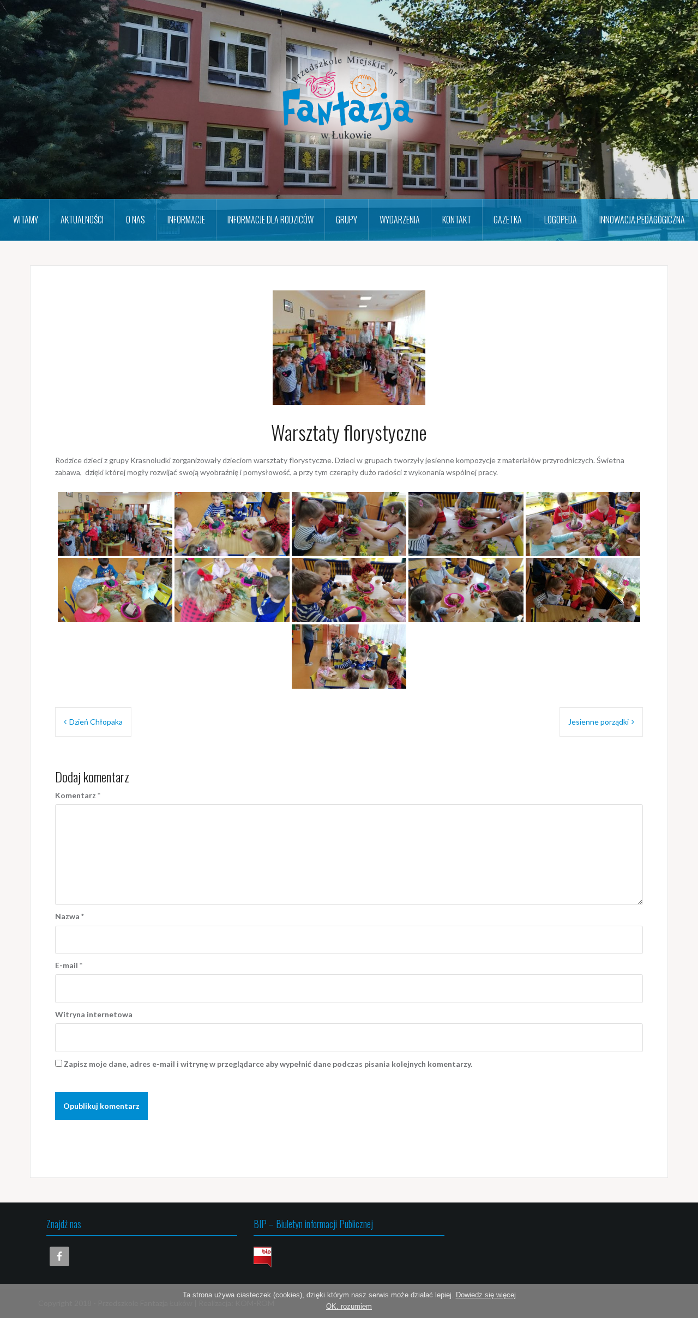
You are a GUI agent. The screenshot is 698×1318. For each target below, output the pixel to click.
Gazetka (508, 219)
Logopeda (560, 219)
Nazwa (69, 916)
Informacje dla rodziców (270, 219)
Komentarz (77, 795)
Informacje (186, 219)
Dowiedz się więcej (486, 1295)
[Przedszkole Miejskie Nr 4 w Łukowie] (349, 98)
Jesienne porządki (598, 721)
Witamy (25, 219)
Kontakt (456, 219)
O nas (135, 219)
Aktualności (82, 219)
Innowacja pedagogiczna (642, 219)
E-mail (68, 965)
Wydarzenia (400, 219)
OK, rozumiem (349, 1306)
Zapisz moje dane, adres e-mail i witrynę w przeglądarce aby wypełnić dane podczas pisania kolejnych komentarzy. (268, 1063)
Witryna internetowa (94, 1014)
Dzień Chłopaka (96, 721)
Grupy (346, 219)
